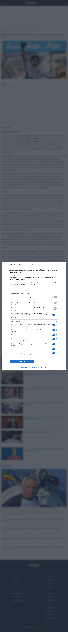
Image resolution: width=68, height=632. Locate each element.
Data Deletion (24, 367)
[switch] (54, 297)
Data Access (34, 367)
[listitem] (34, 293)
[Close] (62, 265)
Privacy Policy (43, 367)
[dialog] (34, 316)
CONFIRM (22, 361)
